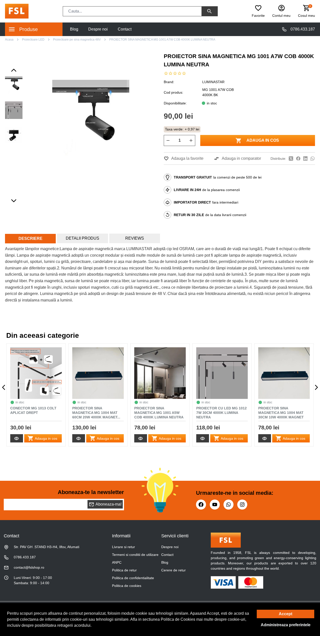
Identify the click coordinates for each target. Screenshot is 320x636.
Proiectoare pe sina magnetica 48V (77, 39)
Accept (285, 614)
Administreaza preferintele (285, 625)
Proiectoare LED (33, 39)
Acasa (9, 39)
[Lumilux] (16, 11)
